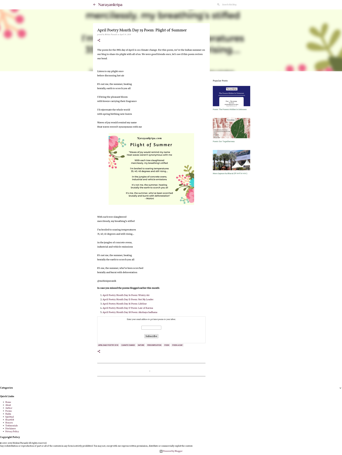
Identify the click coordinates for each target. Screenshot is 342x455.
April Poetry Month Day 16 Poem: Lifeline (125, 303)
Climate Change (128, 345)
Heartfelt (9, 419)
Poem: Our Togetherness (224, 141)
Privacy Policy (12, 431)
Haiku (8, 414)
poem (166, 345)
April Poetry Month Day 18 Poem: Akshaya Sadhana (130, 312)
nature (141, 345)
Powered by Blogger (172, 451)
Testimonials (11, 425)
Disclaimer (10, 428)
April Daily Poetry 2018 (108, 345)
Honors (9, 422)
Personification (154, 345)
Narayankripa (110, 4)
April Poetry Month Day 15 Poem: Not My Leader (128, 299)
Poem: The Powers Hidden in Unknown (230, 109)
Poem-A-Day (177, 345)
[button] (98, 40)
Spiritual (9, 417)
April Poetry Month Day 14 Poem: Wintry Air (126, 295)
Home (8, 402)
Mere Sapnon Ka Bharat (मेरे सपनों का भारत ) (230, 173)
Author (8, 408)
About (8, 405)
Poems (8, 411)
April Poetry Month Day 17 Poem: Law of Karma (128, 308)
